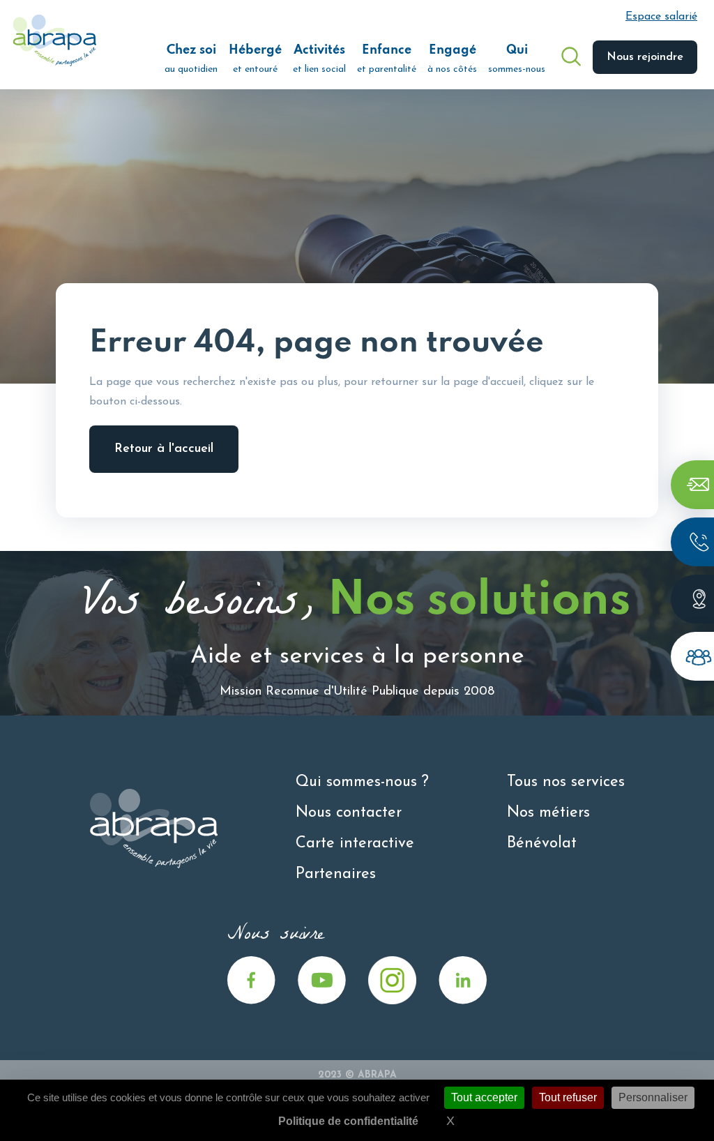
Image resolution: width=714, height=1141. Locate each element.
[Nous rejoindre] (692, 656)
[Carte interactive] (692, 599)
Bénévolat (542, 844)
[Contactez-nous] (692, 484)
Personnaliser (653, 1097)
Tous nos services (566, 782)
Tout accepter (484, 1097)
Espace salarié (661, 16)
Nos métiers (548, 813)
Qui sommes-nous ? (362, 782)
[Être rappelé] (692, 541)
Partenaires (336, 874)
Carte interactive (355, 844)
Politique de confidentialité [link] (348, 1121)
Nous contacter (349, 813)
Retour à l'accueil (163, 449)
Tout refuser (568, 1097)
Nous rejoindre (645, 57)
